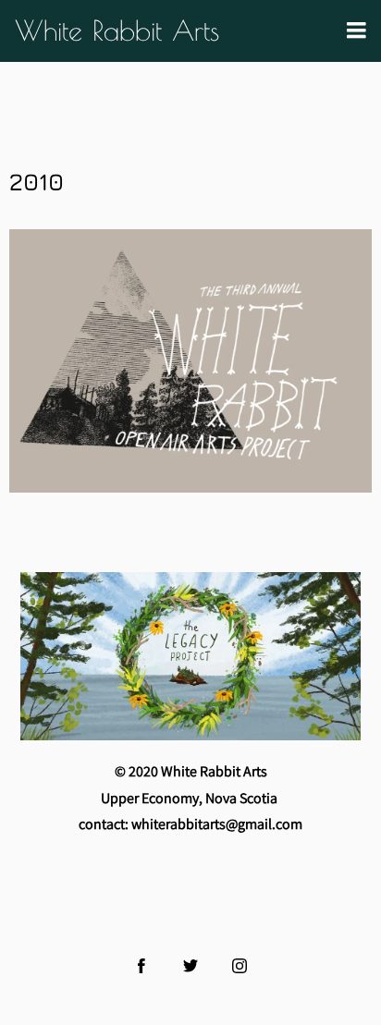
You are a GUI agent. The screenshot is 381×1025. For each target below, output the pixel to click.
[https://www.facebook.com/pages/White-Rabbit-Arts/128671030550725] (141, 965)
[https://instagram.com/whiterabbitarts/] (239, 965)
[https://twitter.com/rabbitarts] (190, 965)
